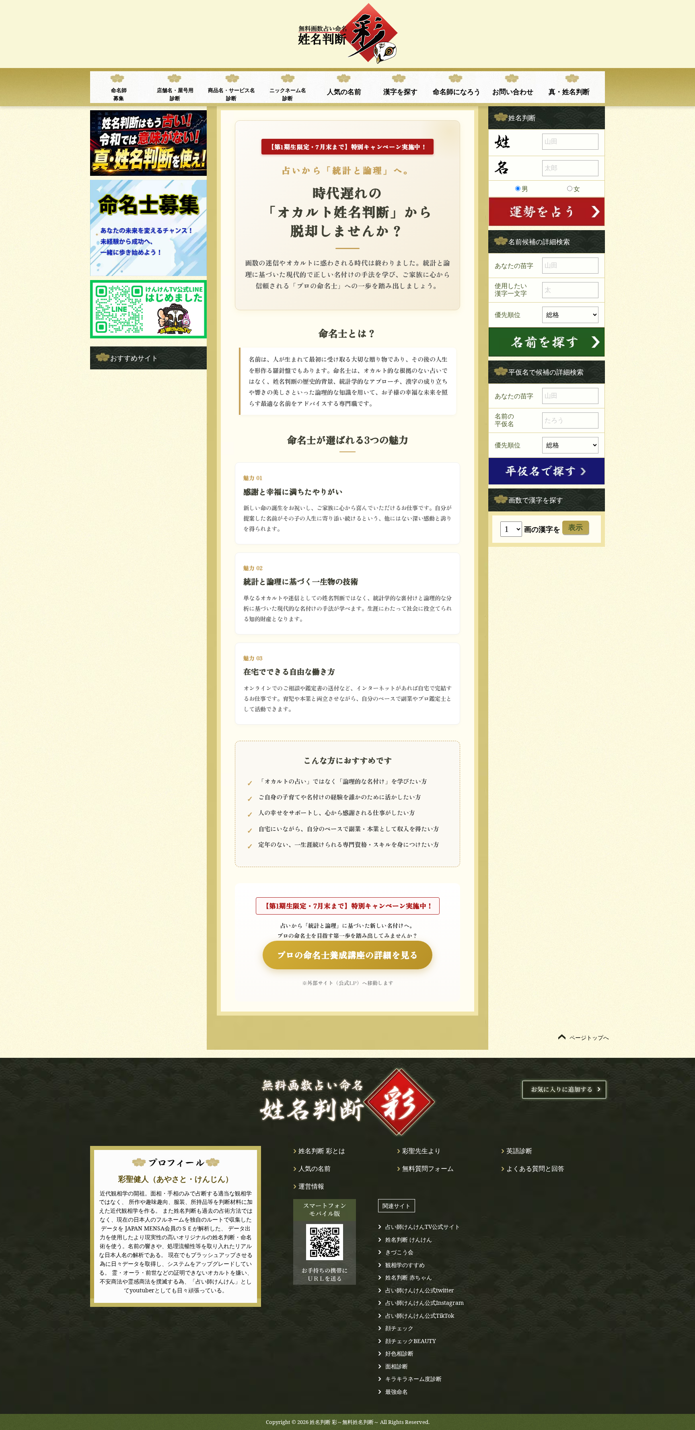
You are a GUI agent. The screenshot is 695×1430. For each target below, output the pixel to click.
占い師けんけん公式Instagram (424, 1302)
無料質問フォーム (428, 1168)
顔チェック (399, 1328)
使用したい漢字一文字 (511, 289)
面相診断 (396, 1366)
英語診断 (519, 1150)
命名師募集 (119, 94)
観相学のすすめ (405, 1265)
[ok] (547, 342)
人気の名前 (344, 91)
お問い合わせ (512, 91)
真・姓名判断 (569, 91)
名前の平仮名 (504, 420)
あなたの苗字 (514, 265)
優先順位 (507, 314)
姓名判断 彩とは (321, 1150)
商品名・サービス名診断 (231, 94)
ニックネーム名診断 (287, 94)
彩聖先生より (421, 1150)
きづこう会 (399, 1252)
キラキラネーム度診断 (413, 1379)
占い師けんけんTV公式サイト (422, 1226)
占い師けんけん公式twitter (419, 1290)
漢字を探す (400, 91)
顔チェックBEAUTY (410, 1341)
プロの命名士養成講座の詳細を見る (347, 954)
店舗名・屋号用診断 (175, 94)
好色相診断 (399, 1353)
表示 (575, 527)
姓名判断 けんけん (408, 1239)
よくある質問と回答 (535, 1168)
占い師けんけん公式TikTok (419, 1315)
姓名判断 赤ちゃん (408, 1277)
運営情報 (311, 1186)
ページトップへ (589, 1037)
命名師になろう (457, 91)
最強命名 (396, 1391)
